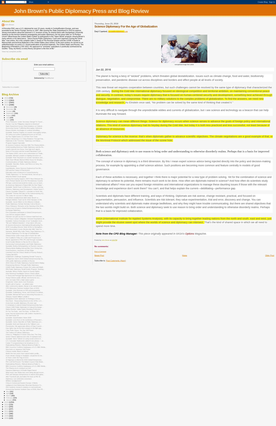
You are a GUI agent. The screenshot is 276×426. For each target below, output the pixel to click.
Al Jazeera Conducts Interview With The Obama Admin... (25, 145)
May (8, 391)
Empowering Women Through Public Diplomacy (22, 265)
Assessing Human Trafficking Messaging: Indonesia (24, 128)
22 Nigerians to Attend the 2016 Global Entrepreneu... (24, 360)
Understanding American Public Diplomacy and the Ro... (25, 147)
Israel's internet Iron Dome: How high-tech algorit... (23, 149)
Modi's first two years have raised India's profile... (23, 353)
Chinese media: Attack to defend (17, 351)
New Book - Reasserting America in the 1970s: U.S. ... (24, 301)
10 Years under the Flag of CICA (17, 358)
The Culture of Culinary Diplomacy (18, 332)
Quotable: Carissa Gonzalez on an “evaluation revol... (24, 221)
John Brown (9, 25)
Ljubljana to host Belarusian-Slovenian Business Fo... (24, 385)
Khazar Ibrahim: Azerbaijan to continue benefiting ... (23, 130)
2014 (6, 404)
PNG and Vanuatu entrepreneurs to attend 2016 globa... (25, 374)
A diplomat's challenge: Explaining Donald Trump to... (24, 256)
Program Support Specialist (15, 143)
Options (189, 233)
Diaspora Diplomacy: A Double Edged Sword (21, 370)
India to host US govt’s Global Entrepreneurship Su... (24, 208)
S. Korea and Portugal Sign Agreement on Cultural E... (24, 275)
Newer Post (99, 255)
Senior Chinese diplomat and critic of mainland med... (24, 337)
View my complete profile (11, 52)
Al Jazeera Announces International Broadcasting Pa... (25, 225)
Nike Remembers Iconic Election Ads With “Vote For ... (25, 229)
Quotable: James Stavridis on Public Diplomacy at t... (24, 322)
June (8, 120)
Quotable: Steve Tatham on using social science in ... (24, 339)
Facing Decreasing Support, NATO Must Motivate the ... (25, 179)
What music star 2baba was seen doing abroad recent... (25, 372)
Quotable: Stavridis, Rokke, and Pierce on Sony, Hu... (24, 164)
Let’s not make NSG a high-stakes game (20, 280)
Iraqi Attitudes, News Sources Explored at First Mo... (24, 168)
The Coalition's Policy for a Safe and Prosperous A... (24, 238)
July (7, 118)
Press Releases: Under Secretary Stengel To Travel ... (25, 122)
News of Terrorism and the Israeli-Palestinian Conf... (24, 151)
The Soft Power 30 (12, 315)
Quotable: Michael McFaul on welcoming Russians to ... (25, 294)
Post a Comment (100, 251)
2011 (6, 411)
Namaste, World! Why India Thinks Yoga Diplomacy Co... (25, 231)
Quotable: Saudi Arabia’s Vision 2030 (18, 318)
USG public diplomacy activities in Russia (20, 261)
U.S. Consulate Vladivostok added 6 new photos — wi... (25, 341)
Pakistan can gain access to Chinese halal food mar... (24, 216)
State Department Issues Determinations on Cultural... (24, 126)
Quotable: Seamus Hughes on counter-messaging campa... (26, 132)
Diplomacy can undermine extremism (19, 379)
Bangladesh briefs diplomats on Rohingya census (23, 299)
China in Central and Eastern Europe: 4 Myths (22, 383)
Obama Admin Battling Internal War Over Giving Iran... (24, 248)
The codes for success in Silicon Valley (19, 195)
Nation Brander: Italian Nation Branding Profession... (24, 309)
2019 (6, 98)
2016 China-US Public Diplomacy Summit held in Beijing (25, 263)
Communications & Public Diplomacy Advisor (21, 162)
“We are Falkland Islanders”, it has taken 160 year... (24, 223)
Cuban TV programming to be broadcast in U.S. (22, 343)
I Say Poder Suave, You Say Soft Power (19, 330)
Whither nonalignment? (14, 381)
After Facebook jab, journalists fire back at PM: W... (23, 377)
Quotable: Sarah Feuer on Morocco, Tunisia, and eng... (25, 187)
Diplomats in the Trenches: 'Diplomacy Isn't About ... (24, 141)
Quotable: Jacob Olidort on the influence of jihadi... (23, 202)
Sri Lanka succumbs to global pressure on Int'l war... (24, 134)
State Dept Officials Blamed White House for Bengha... (24, 160)
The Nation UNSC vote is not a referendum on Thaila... (25, 153)
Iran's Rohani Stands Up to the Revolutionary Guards (24, 181)
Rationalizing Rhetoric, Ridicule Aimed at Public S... (23, 345)
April (8, 393)
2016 (6, 105)
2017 (6, 102)
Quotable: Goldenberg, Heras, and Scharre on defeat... (25, 292)
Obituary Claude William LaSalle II (17, 297)
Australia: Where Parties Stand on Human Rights (23, 271)
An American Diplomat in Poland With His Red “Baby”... (25, 185)
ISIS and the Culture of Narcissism (18, 170)
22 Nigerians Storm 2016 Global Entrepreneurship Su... (25, 259)
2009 (6, 416)
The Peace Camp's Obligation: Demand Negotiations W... (25, 219)
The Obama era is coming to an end (18, 368)
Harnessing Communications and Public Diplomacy (23, 244)
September (10, 113)
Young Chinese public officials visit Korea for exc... (23, 278)
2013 (6, 407)
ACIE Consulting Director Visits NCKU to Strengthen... (24, 227)
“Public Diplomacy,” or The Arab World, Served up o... (24, 174)
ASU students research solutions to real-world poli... (24, 387)
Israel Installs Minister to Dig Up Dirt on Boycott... (23, 242)
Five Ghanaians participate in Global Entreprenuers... (24, 212)
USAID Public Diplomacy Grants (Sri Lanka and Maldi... (25, 267)
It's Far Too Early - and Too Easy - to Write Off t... (23, 311)
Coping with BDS (11, 254)
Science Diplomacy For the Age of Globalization (22, 233)
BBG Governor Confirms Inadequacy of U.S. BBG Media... (26, 347)
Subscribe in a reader (10, 87)
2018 (6, 100)
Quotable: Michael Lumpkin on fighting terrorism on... (24, 155)
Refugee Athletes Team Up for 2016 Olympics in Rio (24, 200)
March (8, 396)
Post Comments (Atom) (116, 261)
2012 (6, 409)
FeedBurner (49, 78)
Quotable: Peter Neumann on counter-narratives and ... (25, 157)
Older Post (269, 255)
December (10, 107)
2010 (6, 413)
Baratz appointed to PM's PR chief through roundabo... (25, 240)
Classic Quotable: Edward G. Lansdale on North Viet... (25, 191)
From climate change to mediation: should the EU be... (24, 356)
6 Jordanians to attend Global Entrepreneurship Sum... (25, 305)
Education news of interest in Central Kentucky (22, 172)
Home (184, 255)
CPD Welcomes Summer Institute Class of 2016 (22, 288)
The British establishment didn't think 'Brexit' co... (23, 198)
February (9, 398)
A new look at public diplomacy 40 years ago (21, 303)
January (9, 400)
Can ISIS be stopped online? (15, 214)
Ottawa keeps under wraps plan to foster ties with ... (24, 235)
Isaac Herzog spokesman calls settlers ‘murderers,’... (24, 313)
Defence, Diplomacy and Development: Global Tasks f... (25, 189)
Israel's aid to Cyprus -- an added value (19, 284)
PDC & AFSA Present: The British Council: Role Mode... (25, 362)
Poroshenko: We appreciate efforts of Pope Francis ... (24, 326)
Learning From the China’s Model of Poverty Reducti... (24, 252)
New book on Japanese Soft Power (18, 349)
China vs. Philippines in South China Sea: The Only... (24, 334)
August (9, 115)
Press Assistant (11, 166)
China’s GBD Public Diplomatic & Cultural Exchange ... (24, 307)
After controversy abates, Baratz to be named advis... (24, 286)
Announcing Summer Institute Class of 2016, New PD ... (25, 389)
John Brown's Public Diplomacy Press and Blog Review (81, 11)
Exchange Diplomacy (13, 210)
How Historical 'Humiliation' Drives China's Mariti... (23, 273)
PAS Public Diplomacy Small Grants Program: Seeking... (25, 269)
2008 (6, 418)
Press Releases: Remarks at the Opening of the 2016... (25, 206)
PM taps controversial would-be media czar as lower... (24, 183)
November (10, 109)
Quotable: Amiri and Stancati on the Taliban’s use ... (23, 324)
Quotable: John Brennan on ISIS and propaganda (23, 290)
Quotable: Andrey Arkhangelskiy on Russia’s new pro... (25, 246)
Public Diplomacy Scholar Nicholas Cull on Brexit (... (24, 204)
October (9, 111)
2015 (6, 402)
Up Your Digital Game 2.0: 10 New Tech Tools (22, 136)
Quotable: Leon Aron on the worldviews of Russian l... (24, 320)
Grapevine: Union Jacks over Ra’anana (19, 282)
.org (118, 31)
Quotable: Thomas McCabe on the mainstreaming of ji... (25, 193)
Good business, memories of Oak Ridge (20, 250)
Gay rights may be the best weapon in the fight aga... (24, 328)
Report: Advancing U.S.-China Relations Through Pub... (25, 139)
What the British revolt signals (16, 176)
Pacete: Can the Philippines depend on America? (22, 124)
